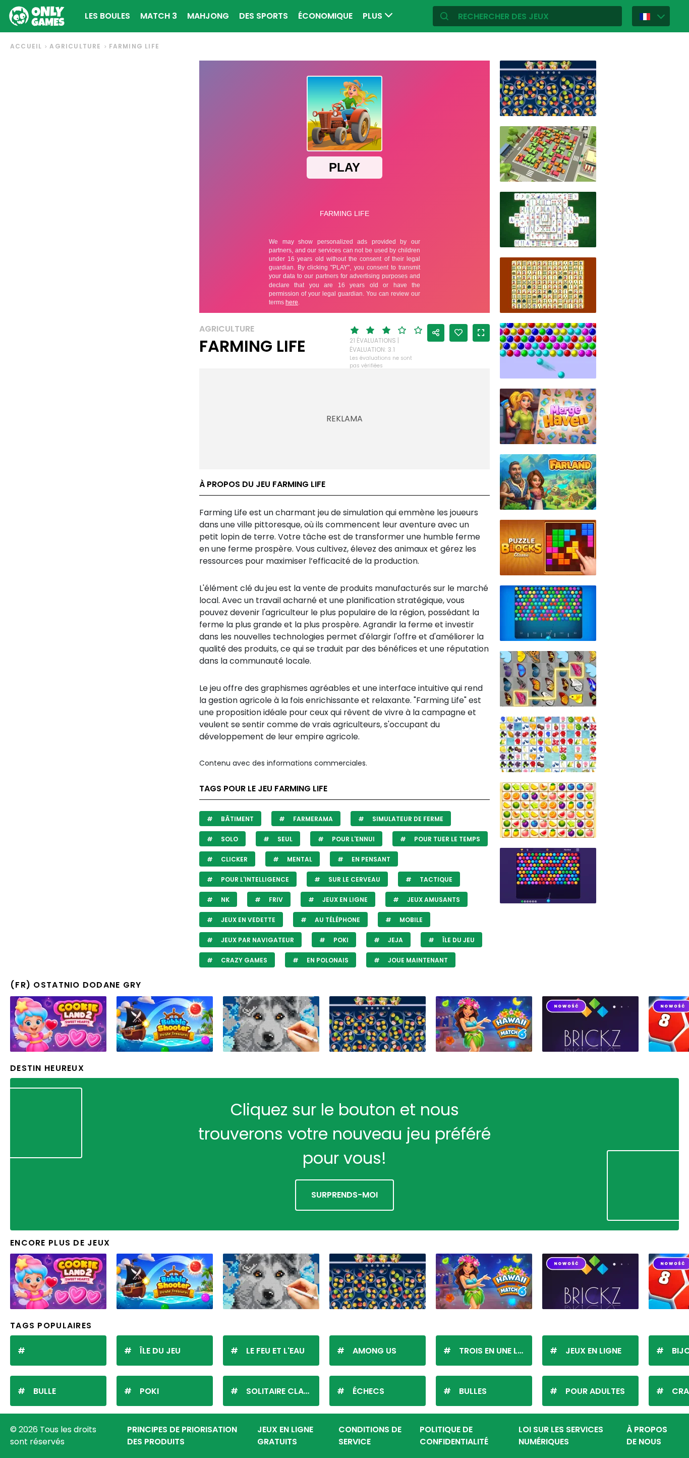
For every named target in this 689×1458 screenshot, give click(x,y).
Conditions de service (369, 1435)
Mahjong (208, 16)
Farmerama (312, 819)
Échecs (368, 1391)
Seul (284, 839)
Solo (228, 839)
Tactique (435, 879)
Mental (298, 859)
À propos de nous (646, 1435)
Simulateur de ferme (407, 819)
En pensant (370, 859)
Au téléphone (336, 919)
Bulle (44, 1391)
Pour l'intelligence (254, 879)
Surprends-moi (344, 1195)
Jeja (394, 940)
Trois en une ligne (495, 1351)
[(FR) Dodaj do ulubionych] (458, 333)
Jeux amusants (433, 899)
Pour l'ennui (352, 839)
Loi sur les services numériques (561, 1435)
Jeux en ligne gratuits (285, 1435)
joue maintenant (417, 960)
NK (224, 899)
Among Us (374, 1351)
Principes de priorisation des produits (182, 1435)
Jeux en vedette (247, 919)
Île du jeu (458, 940)
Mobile (410, 919)
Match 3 (158, 16)
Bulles (473, 1391)
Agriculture (75, 46)
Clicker (233, 859)
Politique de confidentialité (454, 1435)
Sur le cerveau (353, 879)
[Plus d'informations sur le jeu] (582, 104)
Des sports (263, 16)
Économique (325, 16)
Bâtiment (236, 819)
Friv (275, 899)
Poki (340, 940)
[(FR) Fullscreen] (481, 333)
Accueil (26, 46)
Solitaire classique (282, 1391)
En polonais (327, 960)
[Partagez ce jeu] (435, 333)
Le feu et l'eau (275, 1351)
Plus (373, 16)
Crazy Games (243, 960)
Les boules (107, 16)
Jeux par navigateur (256, 940)
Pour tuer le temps (446, 839)
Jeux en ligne (344, 899)
